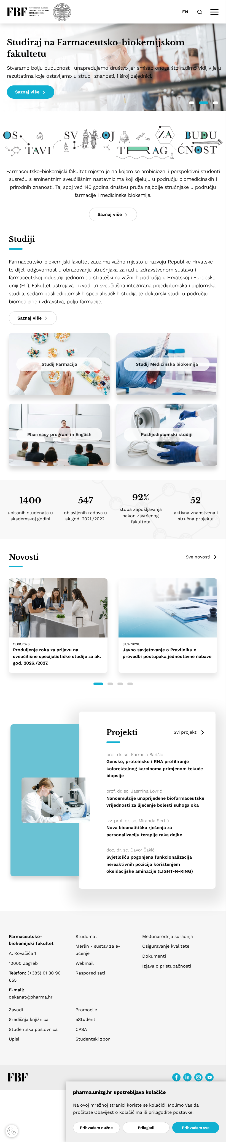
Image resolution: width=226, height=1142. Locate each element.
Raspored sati (90, 973)
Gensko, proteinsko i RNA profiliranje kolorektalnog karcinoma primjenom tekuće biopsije (154, 768)
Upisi (14, 1039)
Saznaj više (27, 92)
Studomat (86, 936)
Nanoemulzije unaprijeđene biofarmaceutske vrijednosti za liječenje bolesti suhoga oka (155, 802)
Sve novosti (198, 557)
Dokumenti (154, 956)
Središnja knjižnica (29, 1019)
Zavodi (16, 1009)
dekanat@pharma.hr (31, 997)
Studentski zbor (93, 1039)
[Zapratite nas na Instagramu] (198, 1077)
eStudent (85, 1019)
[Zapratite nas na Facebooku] (176, 1077)
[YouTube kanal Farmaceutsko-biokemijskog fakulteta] (209, 1077)
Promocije (86, 1009)
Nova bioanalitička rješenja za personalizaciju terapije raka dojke (144, 831)
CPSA (81, 1029)
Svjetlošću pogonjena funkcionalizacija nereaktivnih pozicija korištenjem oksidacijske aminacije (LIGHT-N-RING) (149, 864)
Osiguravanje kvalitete (165, 946)
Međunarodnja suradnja (167, 936)
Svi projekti (186, 732)
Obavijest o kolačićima (118, 1112)
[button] (191, 102)
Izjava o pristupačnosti (166, 966)
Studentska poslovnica (33, 1029)
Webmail (85, 963)
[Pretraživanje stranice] (199, 11)
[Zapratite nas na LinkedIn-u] (187, 1077)
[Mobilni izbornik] (214, 12)
